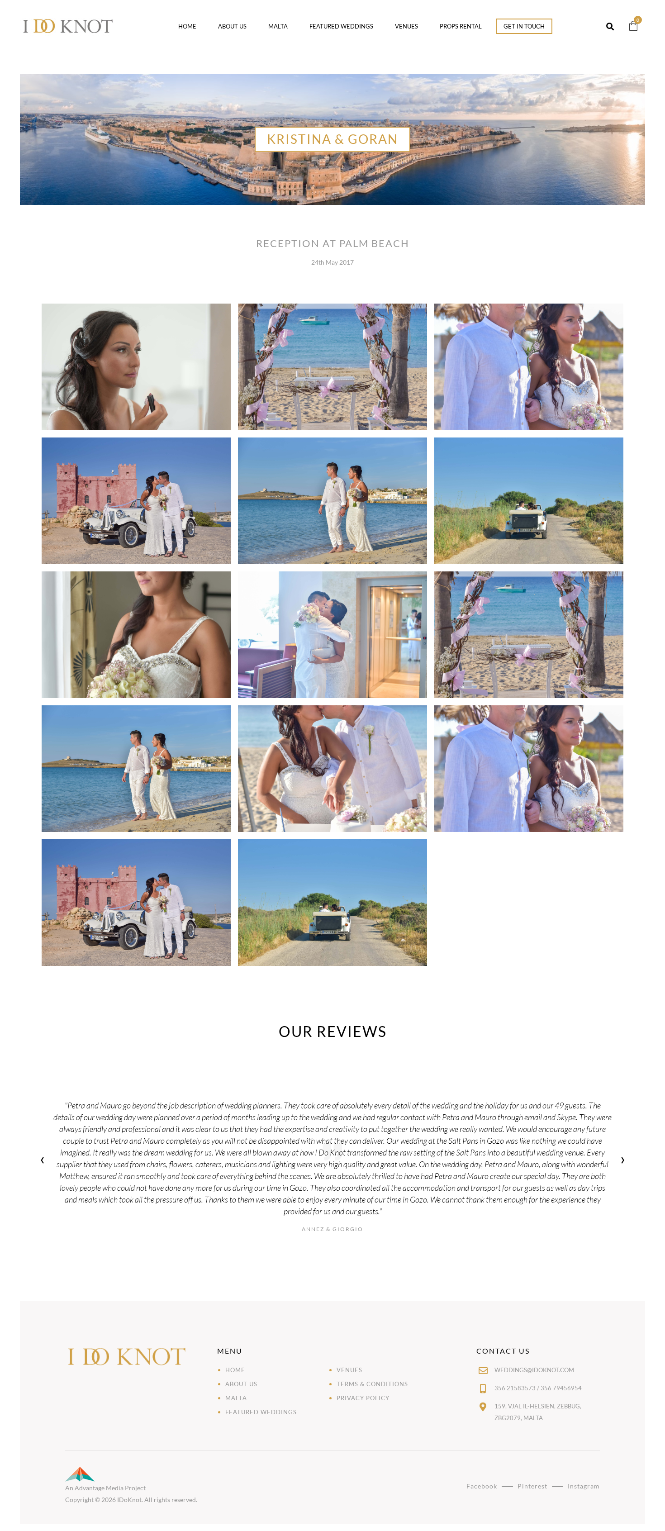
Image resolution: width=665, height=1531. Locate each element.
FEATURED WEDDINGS (261, 1412)
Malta (278, 26)
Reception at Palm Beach (332, 243)
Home (187, 26)
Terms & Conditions (372, 1384)
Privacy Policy (363, 1398)
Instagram (584, 1486)
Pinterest (532, 1486)
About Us (232, 26)
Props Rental (461, 26)
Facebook (481, 1486)
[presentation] (42, 1160)
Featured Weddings (341, 26)
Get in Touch (524, 26)
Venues (406, 26)
